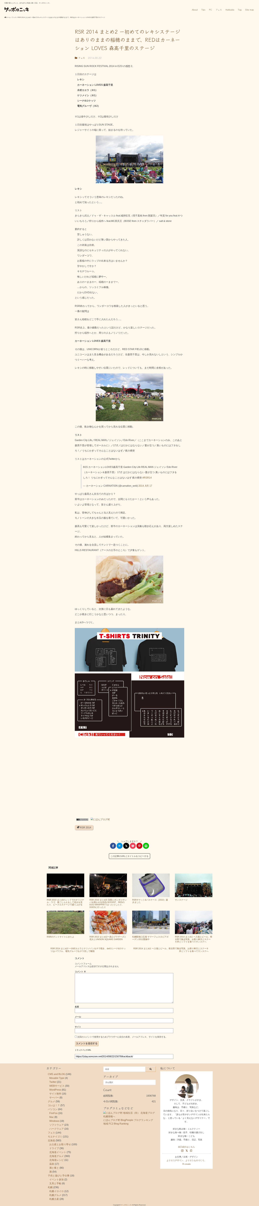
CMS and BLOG (56, 1074)
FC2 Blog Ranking (118, 1123)
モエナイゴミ (55, 1136)
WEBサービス (56, 1086)
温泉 (51, 1164)
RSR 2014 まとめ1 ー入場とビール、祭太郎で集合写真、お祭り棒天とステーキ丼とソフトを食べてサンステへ (170, 949)
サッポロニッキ (126, 1205)
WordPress (55, 1089)
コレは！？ (54, 1105)
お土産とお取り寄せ (60, 1144)
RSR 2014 (85, 827)
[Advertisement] (129, 778)
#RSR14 (147, 477)
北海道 (51, 1140)
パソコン (52, 1109)
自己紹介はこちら (186, 1147)
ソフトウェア (56, 1125)
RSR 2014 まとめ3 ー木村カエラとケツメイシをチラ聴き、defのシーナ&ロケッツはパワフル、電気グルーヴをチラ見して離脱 (88, 949)
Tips (203, 9)
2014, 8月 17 (145, 486)
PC (210, 9)
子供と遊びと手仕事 (58, 1175)
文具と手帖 (55, 1183)
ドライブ (54, 1148)
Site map (249, 9)
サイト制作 (55, 1093)
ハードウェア (56, 1129)
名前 (77, 1006)
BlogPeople (127, 1120)
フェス (219, 9)
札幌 (50, 1187)
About (195, 9)
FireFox (53, 1113)
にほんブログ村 (111, 1120)
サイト (78, 1027)
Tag (239, 9)
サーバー (54, 1097)
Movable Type (56, 1078)
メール (78, 1017)
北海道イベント (57, 1152)
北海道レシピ (56, 1160)
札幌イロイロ (56, 1191)
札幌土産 (54, 1199)
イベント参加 (56, 1179)
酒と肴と (54, 1168)
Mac (51, 1117)
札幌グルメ (55, 1195)
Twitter (52, 1082)
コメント (80, 971)
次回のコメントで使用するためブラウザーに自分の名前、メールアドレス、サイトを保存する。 (122, 1037)
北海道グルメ (56, 1156)
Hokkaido (230, 9)
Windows (54, 1121)
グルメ (51, 1101)
